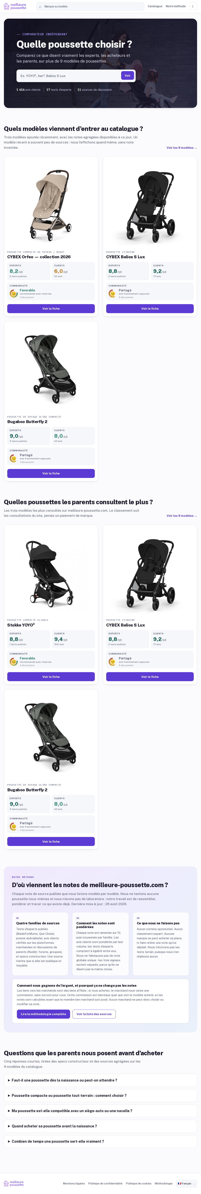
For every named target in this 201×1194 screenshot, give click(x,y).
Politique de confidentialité (105, 1183)
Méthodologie (164, 1183)
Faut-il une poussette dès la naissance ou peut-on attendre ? (64, 1080)
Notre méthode (176, 6)
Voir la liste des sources (94, 1014)
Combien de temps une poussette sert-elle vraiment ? (58, 1141)
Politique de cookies (138, 1183)
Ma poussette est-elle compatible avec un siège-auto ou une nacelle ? (72, 1111)
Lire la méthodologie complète (43, 1014)
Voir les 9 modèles (182, 147)
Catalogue (155, 6)
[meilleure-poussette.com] (18, 6)
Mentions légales (74, 1183)
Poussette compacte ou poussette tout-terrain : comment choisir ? (69, 1095)
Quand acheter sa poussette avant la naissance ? (54, 1126)
